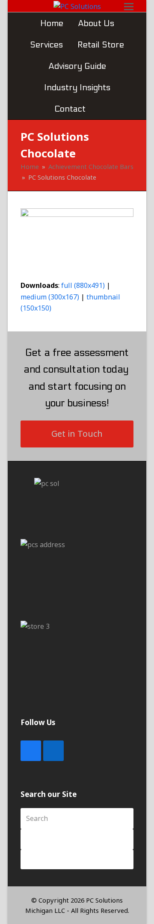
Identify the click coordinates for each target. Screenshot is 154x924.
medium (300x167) (50, 297)
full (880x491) (83, 285)
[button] (100, 108)
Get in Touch (77, 433)
